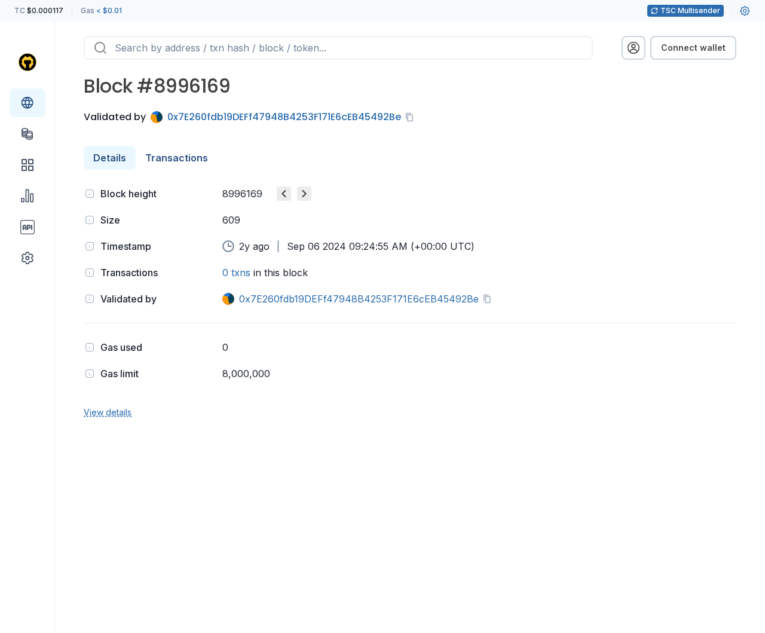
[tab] (110, 158)
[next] (304, 193)
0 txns (236, 273)
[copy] (412, 117)
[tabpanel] (410, 301)
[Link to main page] (27, 62)
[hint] (90, 194)
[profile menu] (633, 48)
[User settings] (745, 11)
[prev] (284, 193)
